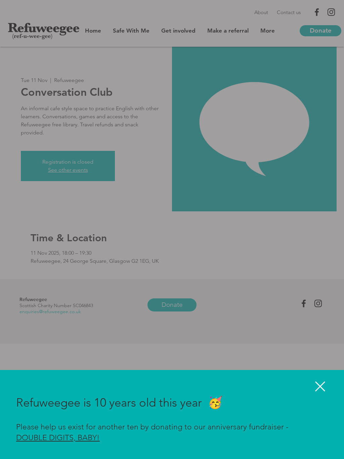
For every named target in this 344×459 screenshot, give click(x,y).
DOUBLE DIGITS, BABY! (58, 437)
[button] (320, 386)
